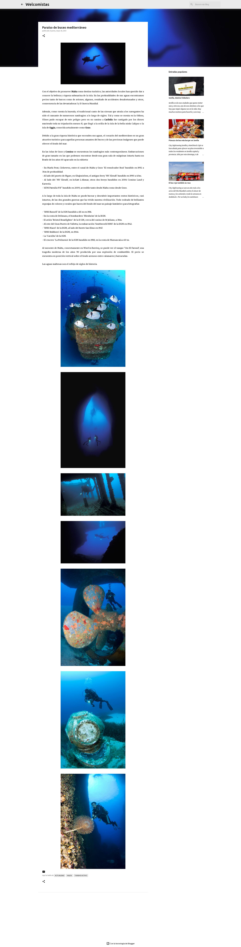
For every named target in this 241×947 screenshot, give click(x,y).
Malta (69, 875)
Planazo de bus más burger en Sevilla (184, 140)
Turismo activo (81, 875)
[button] (43, 36)
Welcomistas (37, 4)
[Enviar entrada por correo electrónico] (43, 873)
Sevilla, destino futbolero (179, 98)
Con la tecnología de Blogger (122, 943)
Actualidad (59, 875)
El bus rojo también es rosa (180, 183)
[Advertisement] (98, 920)
